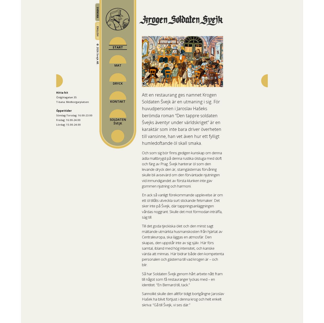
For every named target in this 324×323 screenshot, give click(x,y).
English (97, 31)
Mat (117, 65)
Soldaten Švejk (118, 121)
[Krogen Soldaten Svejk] (183, 25)
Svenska (97, 12)
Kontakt (117, 101)
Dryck (118, 83)
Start (118, 47)
